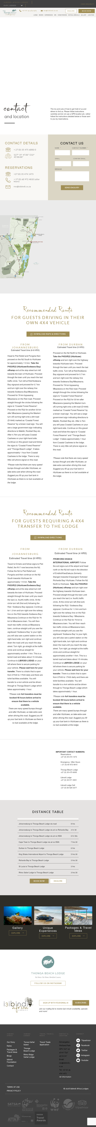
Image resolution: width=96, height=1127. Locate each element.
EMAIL (57, 158)
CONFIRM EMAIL (79, 158)
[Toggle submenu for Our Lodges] (21, 5)
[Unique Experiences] (48, 915)
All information (65, 1077)
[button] (27, 10)
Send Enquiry (72, 188)
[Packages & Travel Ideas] (78, 915)
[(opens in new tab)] (48, 962)
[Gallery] (18, 915)
